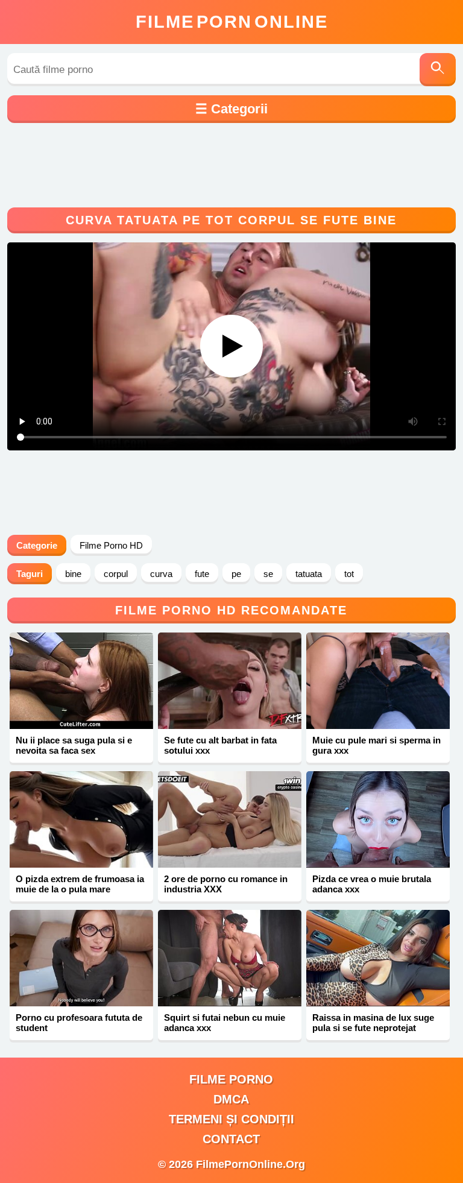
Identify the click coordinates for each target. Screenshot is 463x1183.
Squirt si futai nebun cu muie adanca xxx (224, 1022)
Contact (231, 1139)
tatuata (308, 574)
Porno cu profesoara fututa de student (79, 1022)
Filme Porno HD (111, 545)
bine (73, 574)
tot (349, 574)
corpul (116, 574)
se (268, 574)
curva (161, 574)
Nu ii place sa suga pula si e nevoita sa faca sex (74, 745)
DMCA (231, 1099)
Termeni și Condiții (231, 1119)
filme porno (231, 1079)
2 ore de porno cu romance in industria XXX (226, 884)
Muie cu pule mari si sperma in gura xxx (376, 745)
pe (236, 574)
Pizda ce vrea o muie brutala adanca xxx (371, 884)
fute (202, 574)
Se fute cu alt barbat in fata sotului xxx (220, 745)
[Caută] (438, 69)
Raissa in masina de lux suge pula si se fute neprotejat (373, 1022)
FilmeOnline (232, 21)
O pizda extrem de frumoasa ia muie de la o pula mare (80, 884)
